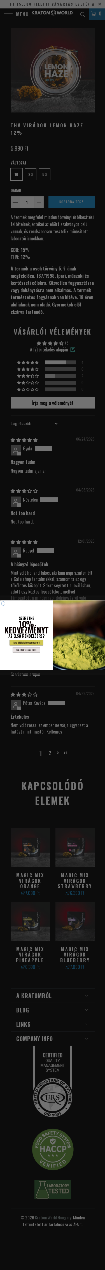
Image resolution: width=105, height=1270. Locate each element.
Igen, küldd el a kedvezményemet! (26, 642)
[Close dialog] (3, 603)
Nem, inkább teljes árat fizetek (26, 649)
